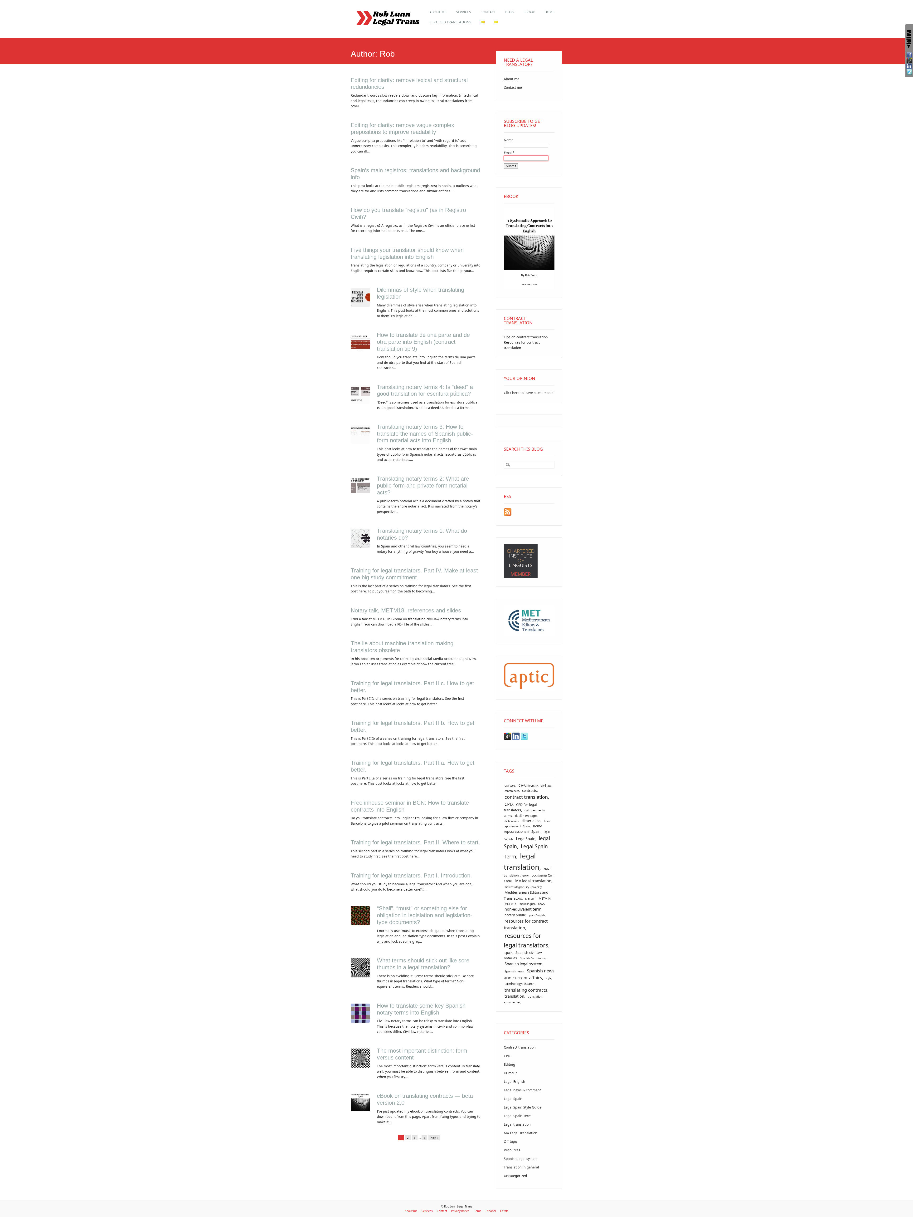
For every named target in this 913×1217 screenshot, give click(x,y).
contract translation (526, 797)
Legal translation (517, 1124)
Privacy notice (460, 1211)
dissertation (531, 820)
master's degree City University (523, 887)
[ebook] (529, 288)
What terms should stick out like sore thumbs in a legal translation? (423, 964)
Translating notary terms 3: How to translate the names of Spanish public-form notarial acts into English (425, 434)
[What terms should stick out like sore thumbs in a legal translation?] (360, 976)
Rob (387, 53)
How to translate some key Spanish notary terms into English (421, 1009)
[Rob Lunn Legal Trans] (388, 27)
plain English (537, 915)
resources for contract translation (526, 924)
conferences (512, 791)
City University (528, 785)
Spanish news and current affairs (529, 974)
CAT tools (510, 785)
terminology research (519, 984)
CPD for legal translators (520, 807)
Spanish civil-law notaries (523, 955)
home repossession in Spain (527, 823)
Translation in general (521, 1167)
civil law (546, 785)
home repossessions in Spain (523, 828)
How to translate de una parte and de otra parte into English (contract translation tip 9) (423, 342)
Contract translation (520, 1047)
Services (463, 12)
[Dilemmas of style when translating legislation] (360, 305)
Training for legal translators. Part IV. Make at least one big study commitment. (414, 574)
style (548, 978)
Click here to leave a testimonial (529, 392)
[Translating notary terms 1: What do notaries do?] (360, 546)
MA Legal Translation (520, 1133)
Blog (509, 12)
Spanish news (514, 971)
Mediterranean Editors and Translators (526, 895)
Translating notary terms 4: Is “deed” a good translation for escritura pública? (425, 390)
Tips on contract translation (526, 337)
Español (491, 1211)
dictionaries (512, 821)
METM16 (510, 904)
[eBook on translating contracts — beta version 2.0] (360, 1111)
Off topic (511, 1141)
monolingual (527, 904)
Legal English (514, 1081)
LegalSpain (525, 838)
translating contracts (526, 990)
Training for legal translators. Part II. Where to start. (415, 842)
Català (504, 1211)
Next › (434, 1137)
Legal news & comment (522, 1090)
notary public (515, 915)
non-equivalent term (523, 909)
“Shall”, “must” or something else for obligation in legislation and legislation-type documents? (424, 915)
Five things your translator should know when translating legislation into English (407, 253)
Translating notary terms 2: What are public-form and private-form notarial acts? (423, 485)
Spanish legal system (524, 963)
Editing (509, 1064)
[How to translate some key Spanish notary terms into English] (360, 1021)
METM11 (530, 898)
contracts (529, 790)
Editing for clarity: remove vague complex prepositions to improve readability (402, 128)
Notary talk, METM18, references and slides (406, 610)
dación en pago (526, 816)
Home (549, 12)
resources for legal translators (526, 940)
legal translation (521, 861)
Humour (510, 1073)
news (541, 904)
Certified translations (450, 22)
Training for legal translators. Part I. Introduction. (411, 875)
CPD (509, 804)
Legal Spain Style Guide (522, 1107)
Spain (508, 953)
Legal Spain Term (517, 1116)
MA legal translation (533, 880)
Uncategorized (515, 1175)
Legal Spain (513, 1098)
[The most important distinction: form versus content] (360, 1066)
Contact (488, 12)
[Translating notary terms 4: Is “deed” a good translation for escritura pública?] (360, 402)
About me (438, 12)
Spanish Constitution (533, 958)
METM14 (545, 899)
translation (514, 996)
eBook (529, 12)
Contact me (513, 87)
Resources (512, 1150)
